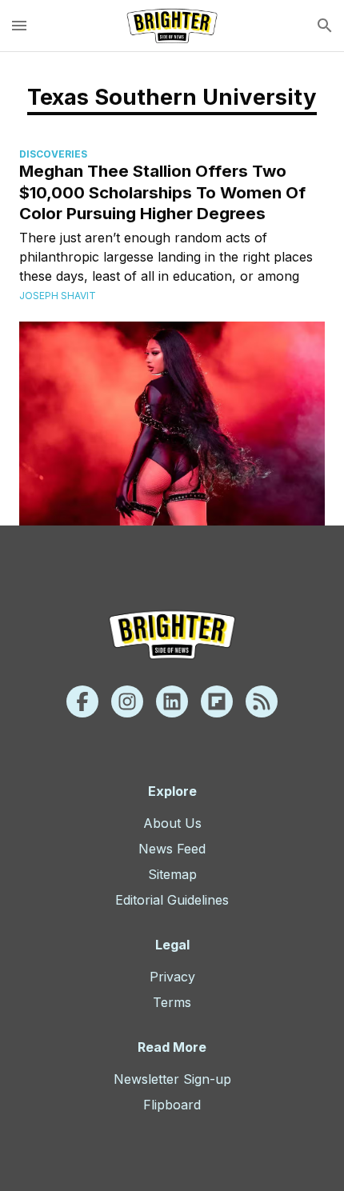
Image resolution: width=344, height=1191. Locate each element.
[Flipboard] (217, 701)
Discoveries (53, 154)
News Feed (172, 849)
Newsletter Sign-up (172, 1079)
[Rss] (262, 701)
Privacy (172, 977)
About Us (172, 823)
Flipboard (172, 1105)
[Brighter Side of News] (172, 25)
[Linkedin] (172, 701)
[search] (325, 26)
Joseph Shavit (57, 296)
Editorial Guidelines (172, 900)
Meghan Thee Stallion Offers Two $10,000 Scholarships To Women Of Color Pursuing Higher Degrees (162, 192)
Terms (172, 1002)
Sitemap (172, 874)
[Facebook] (82, 701)
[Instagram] (127, 701)
